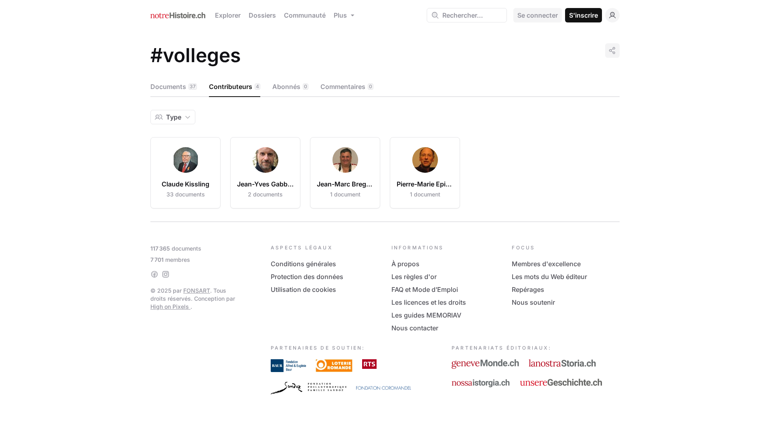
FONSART (196, 290)
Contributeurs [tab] (234, 87)
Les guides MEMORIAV (426, 315)
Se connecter (537, 15)
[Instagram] (166, 274)
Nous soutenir (533, 302)
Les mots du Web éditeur (549, 277)
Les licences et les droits (428, 302)
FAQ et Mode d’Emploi (424, 289)
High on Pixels (170, 306)
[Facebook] (154, 274)
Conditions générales (303, 264)
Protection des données (307, 277)
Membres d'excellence (546, 264)
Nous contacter (414, 328)
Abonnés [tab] (289, 87)
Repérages (528, 289)
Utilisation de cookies (303, 289)
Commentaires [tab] (346, 87)
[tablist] (385, 87)
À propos (405, 264)
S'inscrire (583, 15)
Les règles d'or (414, 277)
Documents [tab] (173, 87)
